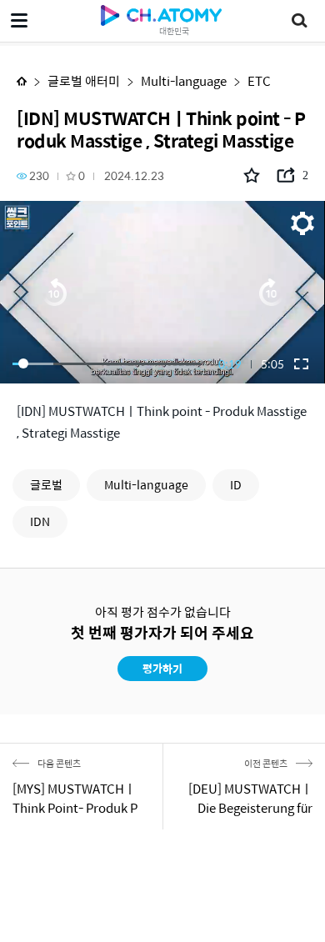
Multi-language (184, 80)
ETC (259, 80)
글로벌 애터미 (84, 80)
